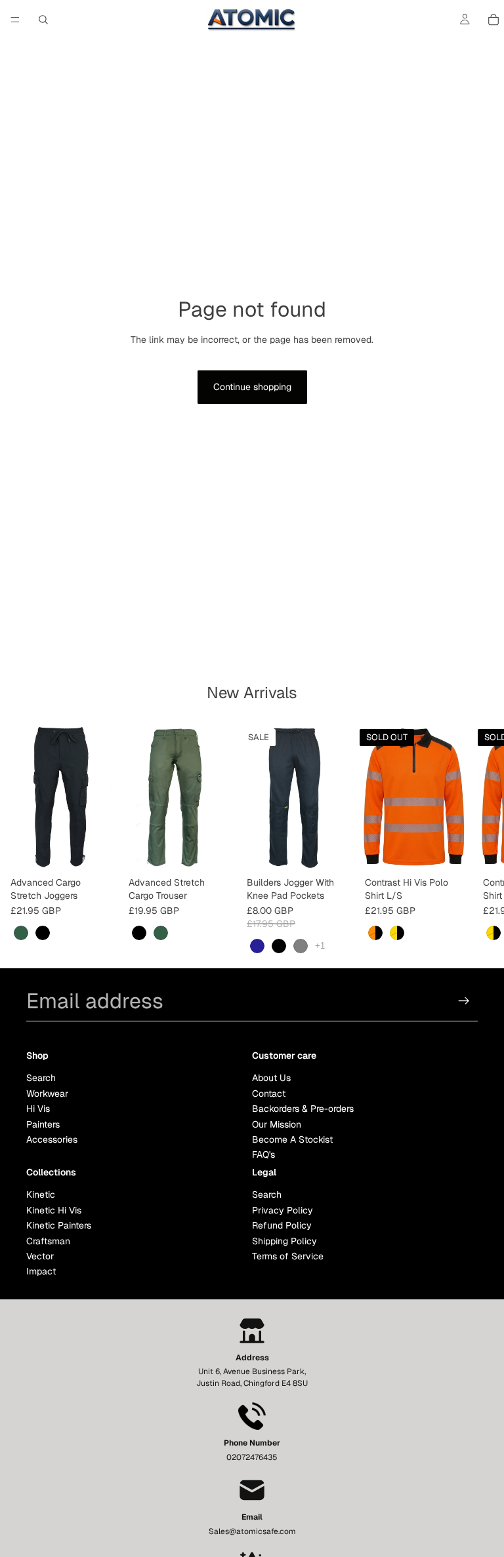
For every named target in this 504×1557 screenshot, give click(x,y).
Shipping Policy (284, 1241)
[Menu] (15, 20)
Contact (268, 1093)
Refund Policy (282, 1226)
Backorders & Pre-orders (303, 1108)
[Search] (43, 19)
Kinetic (40, 1195)
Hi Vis (38, 1108)
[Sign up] (464, 1001)
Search (41, 1078)
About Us (271, 1078)
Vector (40, 1256)
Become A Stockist (292, 1139)
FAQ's (263, 1155)
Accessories (51, 1139)
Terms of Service (288, 1256)
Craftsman (48, 1241)
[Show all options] (320, 945)
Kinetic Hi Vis (53, 1210)
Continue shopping (252, 387)
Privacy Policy (282, 1210)
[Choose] (98, 851)
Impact (41, 1272)
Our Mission (276, 1124)
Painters (43, 1124)
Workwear (47, 1093)
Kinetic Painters (58, 1226)
